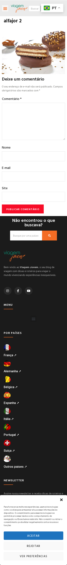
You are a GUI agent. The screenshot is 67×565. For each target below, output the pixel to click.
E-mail (6, 167)
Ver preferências (33, 556)
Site (5, 188)
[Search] (49, 235)
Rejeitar (33, 546)
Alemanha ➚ (12, 371)
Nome (6, 147)
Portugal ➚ (11, 435)
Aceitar (33, 535)
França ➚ (10, 355)
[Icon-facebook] (18, 291)
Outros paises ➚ (15, 466)
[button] (61, 500)
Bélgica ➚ (11, 387)
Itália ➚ (9, 419)
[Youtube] (29, 291)
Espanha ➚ (11, 403)
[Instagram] (8, 291)
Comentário (12, 98)
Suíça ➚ (9, 450)
